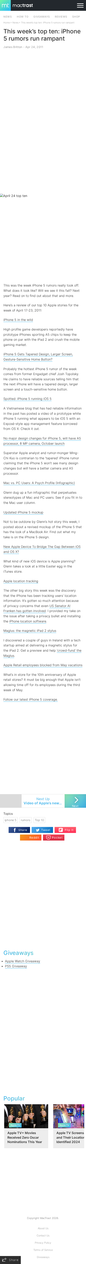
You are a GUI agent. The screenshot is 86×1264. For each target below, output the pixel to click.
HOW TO (22, 16)
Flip (67, 828)
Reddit (34, 837)
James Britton (12, 47)
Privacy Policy (43, 1242)
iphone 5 (10, 820)
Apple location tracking (20, 581)
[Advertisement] (43, 147)
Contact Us (43, 1235)
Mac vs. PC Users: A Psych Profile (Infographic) (39, 483)
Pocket (57, 837)
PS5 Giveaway (16, 966)
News (15, 22)
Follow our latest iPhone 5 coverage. (30, 699)
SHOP (76, 16)
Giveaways (43, 1257)
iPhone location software (27, 621)
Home (6, 22)
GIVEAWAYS (41, 16)
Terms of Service (43, 1249)
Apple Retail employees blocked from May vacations (42, 665)
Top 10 (39, 820)
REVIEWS (61, 16)
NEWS (7, 16)
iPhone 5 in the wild (18, 320)
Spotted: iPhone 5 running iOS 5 (27, 399)
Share (22, 830)
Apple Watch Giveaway (22, 961)
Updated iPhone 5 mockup (23, 512)
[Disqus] (43, 895)
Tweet (46, 830)
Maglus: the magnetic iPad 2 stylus (29, 631)
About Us (43, 1228)
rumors (25, 820)
